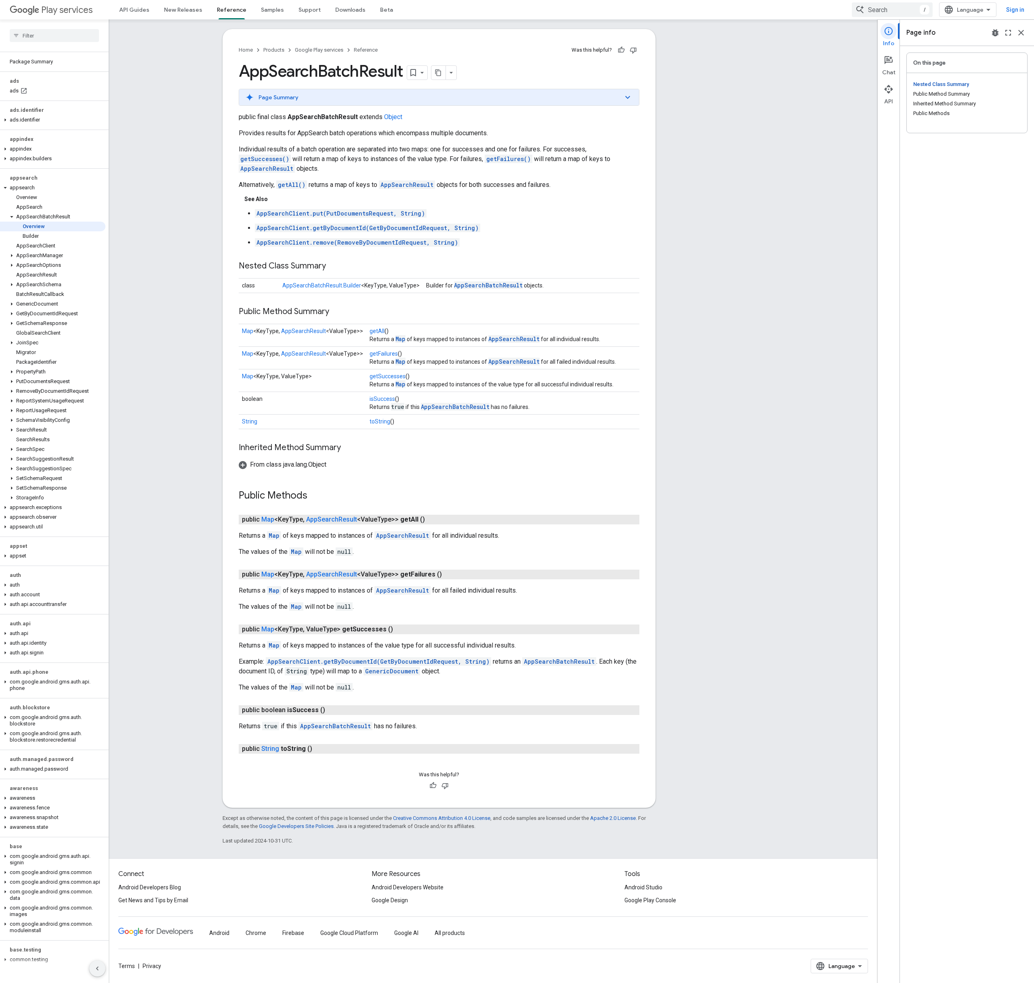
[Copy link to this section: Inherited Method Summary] (349, 448)
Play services (66, 9)
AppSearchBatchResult (488, 285)
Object (393, 117)
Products (273, 50)
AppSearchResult (266, 168)
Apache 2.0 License (613, 818)
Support (309, 9)
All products (450, 933)
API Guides (134, 9)
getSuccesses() (264, 159)
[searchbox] (54, 35)
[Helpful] (621, 50)
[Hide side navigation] (97, 968)
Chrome (256, 933)
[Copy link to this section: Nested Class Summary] (334, 266)
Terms (126, 966)
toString (380, 421)
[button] (52, 120)
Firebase (293, 933)
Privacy (152, 966)
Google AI (406, 933)
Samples (272, 9)
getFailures (384, 353)
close (1021, 33)
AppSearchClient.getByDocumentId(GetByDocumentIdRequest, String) (367, 228)
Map (247, 331)
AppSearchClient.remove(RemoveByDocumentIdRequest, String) (357, 242)
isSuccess (382, 399)
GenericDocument (391, 671)
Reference (231, 9)
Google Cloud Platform (349, 933)
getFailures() (508, 159)
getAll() (291, 185)
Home (246, 50)
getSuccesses (388, 376)
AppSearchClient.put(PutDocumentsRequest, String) (340, 213)
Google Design (390, 900)
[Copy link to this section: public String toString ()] (320, 749)
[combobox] (892, 9)
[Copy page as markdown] (438, 73)
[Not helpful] (633, 50)
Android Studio (643, 887)
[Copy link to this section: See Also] (276, 199)
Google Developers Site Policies (296, 826)
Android (219, 933)
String (249, 421)
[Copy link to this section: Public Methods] (315, 496)
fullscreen (1008, 33)
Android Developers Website (407, 887)
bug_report (995, 33)
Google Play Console (650, 900)
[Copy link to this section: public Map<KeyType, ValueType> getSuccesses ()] (401, 629)
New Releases (183, 9)
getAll (377, 331)
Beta (386, 9)
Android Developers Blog (149, 887)
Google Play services (319, 50)
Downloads (350, 9)
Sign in (1015, 9)
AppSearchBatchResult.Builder (321, 285)
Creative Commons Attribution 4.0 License (441, 818)
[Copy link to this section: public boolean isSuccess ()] (333, 710)
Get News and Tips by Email (153, 900)
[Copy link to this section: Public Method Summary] (337, 312)
